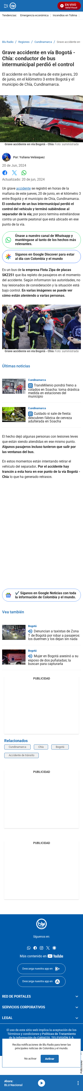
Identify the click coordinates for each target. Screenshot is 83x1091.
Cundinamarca (43, 41)
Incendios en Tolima (65, 15)
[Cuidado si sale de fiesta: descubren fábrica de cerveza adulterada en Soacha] (14, 414)
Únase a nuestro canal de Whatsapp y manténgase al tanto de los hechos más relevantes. (45, 240)
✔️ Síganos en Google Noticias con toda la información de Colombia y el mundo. (45, 595)
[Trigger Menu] (6, 5)
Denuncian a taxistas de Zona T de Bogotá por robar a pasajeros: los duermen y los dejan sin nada (54, 635)
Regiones (24, 41)
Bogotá (32, 626)
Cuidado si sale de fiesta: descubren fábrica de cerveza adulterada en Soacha (50, 417)
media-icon (41, 1083)
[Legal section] (77, 1018)
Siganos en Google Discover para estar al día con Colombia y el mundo (44, 256)
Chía (41, 746)
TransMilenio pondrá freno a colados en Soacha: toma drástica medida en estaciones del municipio (53, 390)
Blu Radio (7, 41)
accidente (23, 188)
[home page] (41, 924)
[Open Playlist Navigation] (78, 1083)
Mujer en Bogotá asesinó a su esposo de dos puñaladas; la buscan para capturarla (53, 660)
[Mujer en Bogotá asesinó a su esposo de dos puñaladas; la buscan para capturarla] (14, 657)
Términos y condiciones (23, 1034)
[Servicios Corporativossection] (77, 1007)
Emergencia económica (34, 15)
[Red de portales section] (77, 996)
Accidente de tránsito (21, 755)
